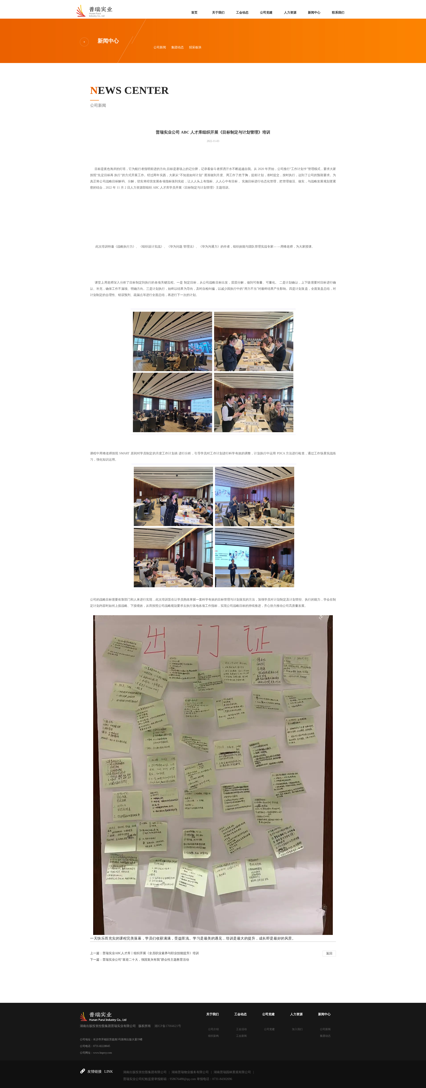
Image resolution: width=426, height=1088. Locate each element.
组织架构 (213, 1035)
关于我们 (218, 12)
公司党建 (266, 12)
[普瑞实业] (94, 8)
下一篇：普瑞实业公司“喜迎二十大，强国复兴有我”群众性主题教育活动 (139, 959)
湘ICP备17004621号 (167, 1026)
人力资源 (290, 12)
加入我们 (297, 1029)
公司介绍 (213, 1029)
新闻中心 (314, 12)
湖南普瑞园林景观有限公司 (232, 1072)
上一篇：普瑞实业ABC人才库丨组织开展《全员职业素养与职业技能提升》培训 (144, 953)
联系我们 (338, 12)
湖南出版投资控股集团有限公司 (145, 1072)
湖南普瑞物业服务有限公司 (190, 1072)
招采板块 (195, 47)
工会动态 (242, 12)
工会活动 (241, 1029)
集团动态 (177, 47)
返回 (329, 953)
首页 (194, 12)
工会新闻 (241, 1035)
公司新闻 (160, 47)
